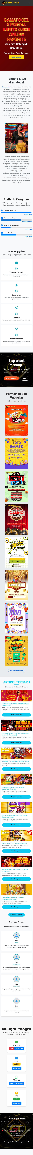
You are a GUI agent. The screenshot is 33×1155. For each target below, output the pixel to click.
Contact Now (19, 1048)
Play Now (10, 432)
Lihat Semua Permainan (16, 670)
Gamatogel (5, 87)
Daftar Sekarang (11, 378)
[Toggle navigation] (29, 2)
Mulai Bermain (16, 57)
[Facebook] (15, 1138)
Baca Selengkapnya (16, 714)
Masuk (25, 378)
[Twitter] (18, 1138)
